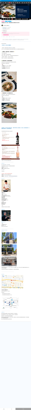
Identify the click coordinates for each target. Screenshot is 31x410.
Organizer (4, 409)
